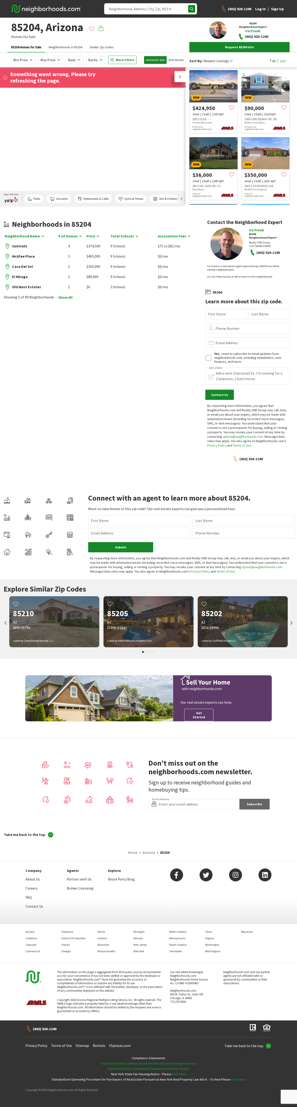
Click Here (179, 1074)
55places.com (120, 1045)
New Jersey (140, 944)
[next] (233, 86)
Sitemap (82, 1045)
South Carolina (178, 944)
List (283, 61)
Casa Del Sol (22, 266)
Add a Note (215, 367)
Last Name (259, 314)
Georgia (66, 951)
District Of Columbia (73, 938)
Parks (36, 199)
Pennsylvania (177, 938)
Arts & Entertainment (172, 199)
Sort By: (196, 61)
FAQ (29, 897)
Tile (273, 61)
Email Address (227, 343)
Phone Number (228, 328)
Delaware (67, 931)
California (31, 938)
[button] (180, 76)
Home (133, 852)
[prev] (194, 86)
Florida (65, 944)
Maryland (103, 944)
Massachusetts (106, 951)
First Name (217, 314)
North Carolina (178, 931)
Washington (212, 944)
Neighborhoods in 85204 (65, 47)
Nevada (138, 938)
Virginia (209, 938)
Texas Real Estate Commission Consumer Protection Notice (148, 1069)
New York (138, 951)
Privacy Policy (216, 445)
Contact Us (34, 906)
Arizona (149, 852)
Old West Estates (26, 287)
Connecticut (33, 951)
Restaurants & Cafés (96, 199)
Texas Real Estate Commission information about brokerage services (149, 1063)
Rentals (99, 1045)
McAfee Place (23, 256)
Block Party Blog (121, 879)
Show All (65, 297)
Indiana (102, 938)
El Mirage (20, 276)
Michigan (139, 931)
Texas (208, 931)
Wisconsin (247, 931)
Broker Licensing (80, 888)
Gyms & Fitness (133, 199)
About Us (33, 879)
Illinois (101, 931)
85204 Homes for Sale (26, 47)
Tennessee (175, 951)
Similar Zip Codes (102, 47)
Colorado (31, 944)
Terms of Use (242, 445)
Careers (32, 888)
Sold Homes (176, 60)
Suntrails (19, 246)
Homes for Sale (155, 60)
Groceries (62, 199)
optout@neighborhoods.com (243, 436)
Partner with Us (79, 879)
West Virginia (212, 951)
